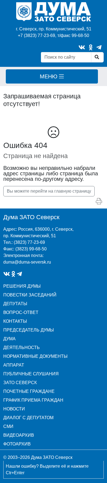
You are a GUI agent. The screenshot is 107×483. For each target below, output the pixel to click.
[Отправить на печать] (99, 201)
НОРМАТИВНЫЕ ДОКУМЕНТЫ (35, 356)
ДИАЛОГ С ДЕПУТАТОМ (28, 417)
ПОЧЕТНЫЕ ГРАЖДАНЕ (29, 391)
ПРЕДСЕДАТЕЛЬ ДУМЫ (28, 330)
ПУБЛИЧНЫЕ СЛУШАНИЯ (31, 373)
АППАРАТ (13, 365)
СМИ (8, 426)
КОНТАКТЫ (15, 321)
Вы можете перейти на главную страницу (49, 191)
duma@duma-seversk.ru (27, 262)
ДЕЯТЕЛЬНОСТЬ (21, 347)
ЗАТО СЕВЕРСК (20, 382)
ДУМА (9, 338)
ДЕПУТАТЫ (15, 303)
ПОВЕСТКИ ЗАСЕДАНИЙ (30, 295)
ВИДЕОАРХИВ (18, 435)
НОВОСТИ (14, 409)
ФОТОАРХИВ (17, 444)
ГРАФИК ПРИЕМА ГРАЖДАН (33, 400)
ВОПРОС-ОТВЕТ (20, 312)
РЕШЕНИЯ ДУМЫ (22, 286)
